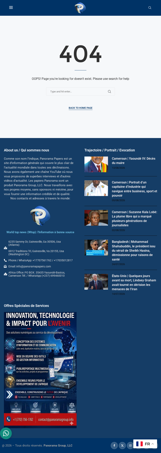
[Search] (150, 7)
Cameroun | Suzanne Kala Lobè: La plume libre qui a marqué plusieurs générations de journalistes (134, 218)
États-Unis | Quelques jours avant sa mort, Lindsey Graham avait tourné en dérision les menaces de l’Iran (134, 282)
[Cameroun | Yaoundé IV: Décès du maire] (96, 164)
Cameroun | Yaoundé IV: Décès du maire (133, 161)
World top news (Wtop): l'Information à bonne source (40, 232)
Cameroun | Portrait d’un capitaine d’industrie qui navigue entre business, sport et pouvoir (134, 188)
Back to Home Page (80, 108)
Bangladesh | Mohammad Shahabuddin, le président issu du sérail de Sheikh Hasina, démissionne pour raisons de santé (133, 250)
